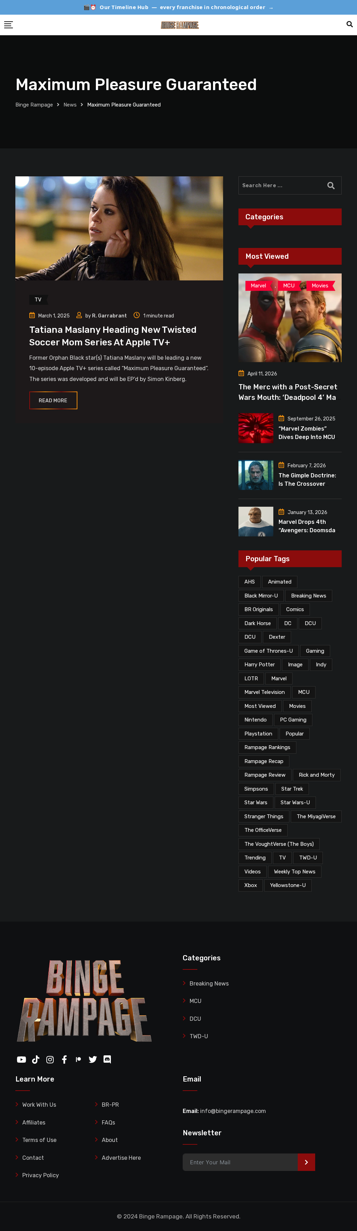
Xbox (250, 885)
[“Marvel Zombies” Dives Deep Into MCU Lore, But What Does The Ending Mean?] (255, 428)
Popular (295, 734)
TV (282, 858)
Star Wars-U (295, 802)
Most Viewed (260, 706)
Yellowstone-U (288, 885)
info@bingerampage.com (233, 1111)
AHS (249, 582)
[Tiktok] (34, 1058)
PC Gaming (293, 720)
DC (287, 623)
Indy (321, 664)
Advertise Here (121, 1158)
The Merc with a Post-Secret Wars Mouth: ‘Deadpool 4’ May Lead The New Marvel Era (289, 397)
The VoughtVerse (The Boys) (279, 844)
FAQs (108, 1122)
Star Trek (292, 789)
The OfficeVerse (263, 830)
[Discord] (105, 1058)
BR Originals (258, 609)
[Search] (350, 24)
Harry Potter (259, 664)
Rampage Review (265, 775)
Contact (33, 1158)
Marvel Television (264, 692)
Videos (252, 872)
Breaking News (308, 596)
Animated (279, 582)
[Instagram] (48, 1058)
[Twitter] (91, 1058)
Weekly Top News (295, 872)
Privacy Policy (40, 1175)
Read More (53, 401)
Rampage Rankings (267, 747)
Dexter (277, 637)
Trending (255, 858)
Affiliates (33, 1122)
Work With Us (39, 1104)
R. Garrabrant (109, 316)
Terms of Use (39, 1140)
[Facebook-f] (62, 1058)
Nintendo (255, 720)
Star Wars (255, 802)
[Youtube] (19, 1058)
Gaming (315, 651)
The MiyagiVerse (316, 816)
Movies (297, 706)
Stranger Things (263, 816)
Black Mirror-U (261, 596)
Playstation (258, 734)
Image (295, 664)
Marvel (279, 678)
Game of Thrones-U (268, 651)
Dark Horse (257, 623)
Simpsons (256, 789)
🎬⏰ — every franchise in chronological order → (178, 6)
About (110, 1140)
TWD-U (308, 858)
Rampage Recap (263, 761)
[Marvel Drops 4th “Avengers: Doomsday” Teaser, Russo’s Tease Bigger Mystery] (255, 522)
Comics (295, 609)
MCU (304, 692)
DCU (310, 623)
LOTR (251, 678)
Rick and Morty (317, 775)
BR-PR (110, 1104)
